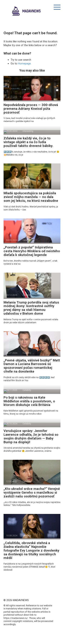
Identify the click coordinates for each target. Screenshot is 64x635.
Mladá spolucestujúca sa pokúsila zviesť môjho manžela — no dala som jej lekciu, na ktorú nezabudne (31, 197)
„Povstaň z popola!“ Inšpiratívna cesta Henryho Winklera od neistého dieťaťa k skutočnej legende (32, 251)
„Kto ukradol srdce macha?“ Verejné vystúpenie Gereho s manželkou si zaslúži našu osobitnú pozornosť (32, 492)
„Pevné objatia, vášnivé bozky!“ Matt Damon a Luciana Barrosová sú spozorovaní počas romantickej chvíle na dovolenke (32, 366)
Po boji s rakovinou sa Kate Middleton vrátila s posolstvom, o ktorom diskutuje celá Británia (29, 401)
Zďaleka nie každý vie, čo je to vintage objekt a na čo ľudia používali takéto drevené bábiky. (28, 142)
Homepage (24, 63)
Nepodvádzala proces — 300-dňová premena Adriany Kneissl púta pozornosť (31, 108)
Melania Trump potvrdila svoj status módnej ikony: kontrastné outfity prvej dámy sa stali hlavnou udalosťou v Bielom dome (31, 308)
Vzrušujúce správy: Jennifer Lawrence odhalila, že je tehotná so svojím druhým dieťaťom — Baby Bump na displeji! (31, 436)
